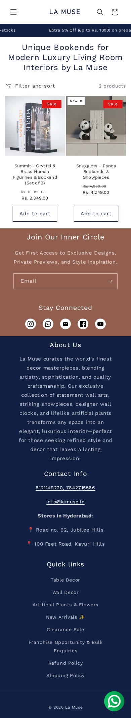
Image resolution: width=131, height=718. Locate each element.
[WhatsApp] (48, 324)
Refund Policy (65, 663)
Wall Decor (65, 592)
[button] (13, 12)
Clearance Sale (65, 629)
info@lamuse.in (65, 501)
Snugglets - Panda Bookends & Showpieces (96, 171)
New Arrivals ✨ (65, 617)
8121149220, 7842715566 (65, 487)
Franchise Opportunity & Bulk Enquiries (66, 646)
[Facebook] (83, 324)
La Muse (74, 707)
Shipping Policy (65, 675)
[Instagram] (30, 324)
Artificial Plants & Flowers (65, 604)
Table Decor (65, 580)
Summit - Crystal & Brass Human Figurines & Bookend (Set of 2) (35, 174)
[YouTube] (100, 324)
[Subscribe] (109, 281)
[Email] (65, 324)
